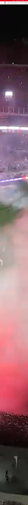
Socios (9, 2)
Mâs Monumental (15, 3)
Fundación (22, 2)
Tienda (15, 2)
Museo (18, 2)
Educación (9, 3)
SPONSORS (14, 0)
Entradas (12, 2)
